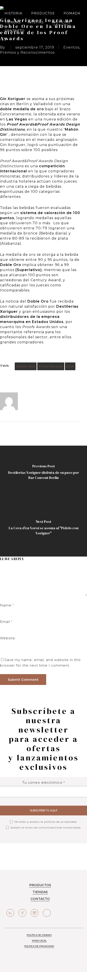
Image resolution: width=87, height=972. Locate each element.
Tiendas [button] (40, 892)
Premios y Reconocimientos (27, 52)
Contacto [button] (40, 899)
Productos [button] (40, 885)
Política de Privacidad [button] (39, 946)
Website (7, 638)
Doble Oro (25, 366)
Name (7, 605)
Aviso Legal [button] (39, 940)
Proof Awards (51, 366)
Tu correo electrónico (43, 782)
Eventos (71, 47)
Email (6, 622)
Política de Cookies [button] (39, 935)
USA (70, 366)
